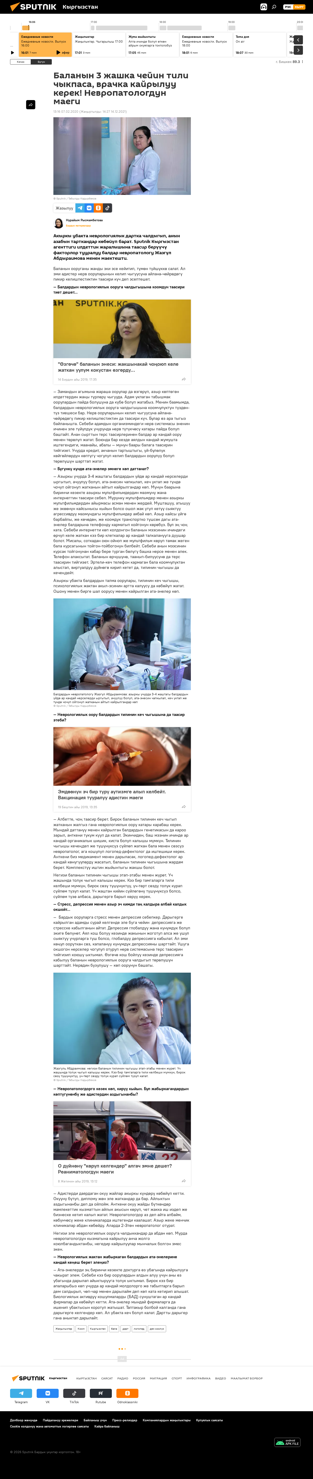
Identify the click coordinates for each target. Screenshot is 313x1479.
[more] (183, 379)
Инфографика (199, 1378)
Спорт (177, 1378)
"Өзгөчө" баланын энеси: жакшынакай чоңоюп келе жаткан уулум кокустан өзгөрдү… (118, 367)
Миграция (158, 1378)
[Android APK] (287, 1443)
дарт (125, 1328)
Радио (122, 1378)
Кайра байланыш (107, 1426)
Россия (139, 1378)
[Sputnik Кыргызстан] (35, 13)
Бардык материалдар (78, 225)
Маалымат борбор (247, 1378)
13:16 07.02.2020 (65, 111)
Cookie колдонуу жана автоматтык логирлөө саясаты (49, 1426)
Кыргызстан (98, 1328)
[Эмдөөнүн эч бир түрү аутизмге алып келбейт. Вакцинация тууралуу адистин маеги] (122, 756)
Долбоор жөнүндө (23, 1420)
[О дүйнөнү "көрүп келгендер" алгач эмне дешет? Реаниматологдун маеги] (122, 1130)
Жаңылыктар (63, 1328)
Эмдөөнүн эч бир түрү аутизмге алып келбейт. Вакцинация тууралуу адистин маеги (112, 794)
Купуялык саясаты (209, 1420)
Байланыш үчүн (95, 1420)
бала (114, 1328)
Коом (81, 1328)
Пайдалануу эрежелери (60, 1420)
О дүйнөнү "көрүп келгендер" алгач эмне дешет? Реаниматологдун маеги (115, 1169)
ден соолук (157, 1328)
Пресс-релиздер (124, 1420)
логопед (139, 1328)
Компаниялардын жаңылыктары (167, 1420)
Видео (220, 1378)
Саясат (107, 1378)
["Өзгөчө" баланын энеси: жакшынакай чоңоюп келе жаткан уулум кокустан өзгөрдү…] (122, 329)
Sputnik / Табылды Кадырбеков (76, 198)
